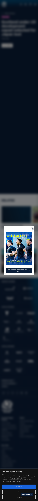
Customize (19, 492)
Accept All (19, 487)
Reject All (19, 497)
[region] (19, 485)
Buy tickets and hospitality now (17, 270)
